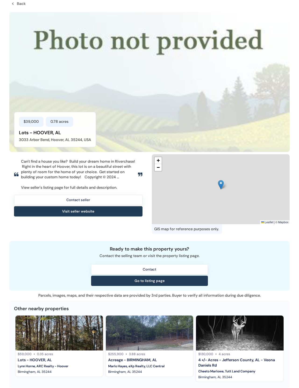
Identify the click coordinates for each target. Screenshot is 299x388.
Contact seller (78, 200)
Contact (149, 269)
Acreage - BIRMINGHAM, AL (132, 359)
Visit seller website (78, 211)
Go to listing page (150, 280)
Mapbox (283, 222)
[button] (221, 184)
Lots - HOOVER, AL (35, 359)
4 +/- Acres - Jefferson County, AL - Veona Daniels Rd (236, 362)
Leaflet (268, 222)
